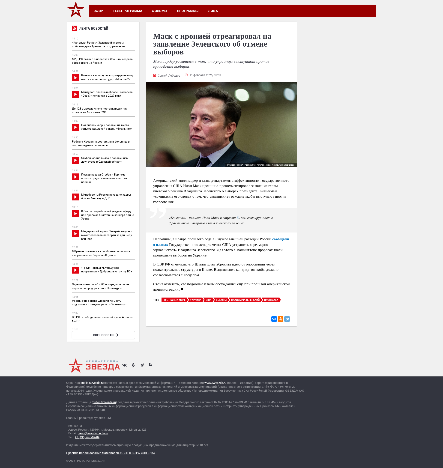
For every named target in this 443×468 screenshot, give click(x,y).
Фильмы (159, 11)
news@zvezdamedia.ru (93, 433)
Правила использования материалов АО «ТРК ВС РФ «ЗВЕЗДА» (110, 453)
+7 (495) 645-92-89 (87, 437)
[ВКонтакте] (274, 319)
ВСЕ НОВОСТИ (103, 335)
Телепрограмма (127, 11)
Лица (213, 11)
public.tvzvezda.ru (92, 383)
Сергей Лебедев (169, 75)
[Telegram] (287, 319)
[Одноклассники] (280, 319)
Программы (188, 11)
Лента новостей (93, 28)
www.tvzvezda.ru (215, 383)
